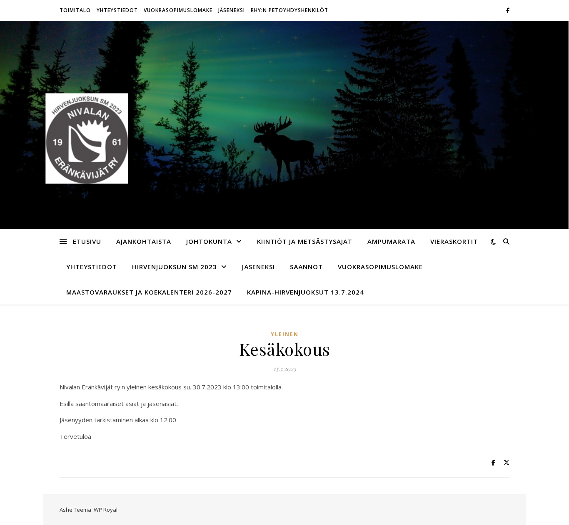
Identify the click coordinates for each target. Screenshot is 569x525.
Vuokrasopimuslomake (178, 10)
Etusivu (87, 241)
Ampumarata (391, 241)
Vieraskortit (454, 241)
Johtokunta (209, 241)
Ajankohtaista (143, 241)
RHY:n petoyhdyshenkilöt (289, 10)
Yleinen (285, 334)
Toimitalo (75, 10)
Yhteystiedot (117, 10)
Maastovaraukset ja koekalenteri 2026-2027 (149, 292)
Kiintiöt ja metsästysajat (304, 241)
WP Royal (105, 509)
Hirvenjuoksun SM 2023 (174, 266)
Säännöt (306, 266)
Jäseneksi (231, 10)
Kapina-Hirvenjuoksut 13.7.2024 (305, 292)
